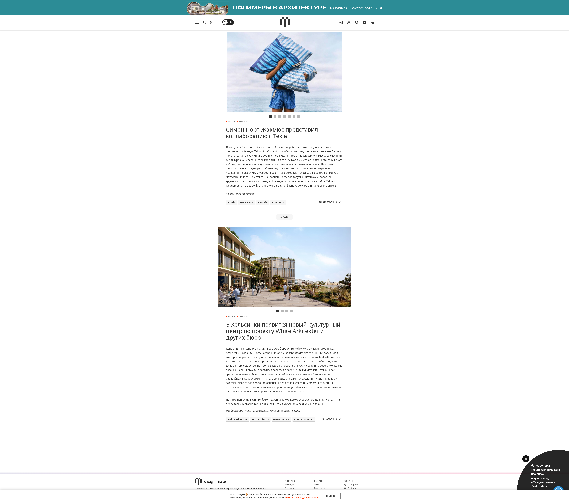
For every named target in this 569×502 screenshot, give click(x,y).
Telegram (352, 484)
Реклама (289, 488)
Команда (289, 484)
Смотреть (319, 488)
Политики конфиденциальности (302, 497)
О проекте (291, 481)
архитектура (282, 419)
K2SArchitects (261, 419)
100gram (352, 488)
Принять (330, 496)
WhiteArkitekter (238, 419)
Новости (243, 121)
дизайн (263, 202)
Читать (231, 121)
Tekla (232, 202)
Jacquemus (247, 202)
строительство (304, 419)
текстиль (279, 202)
